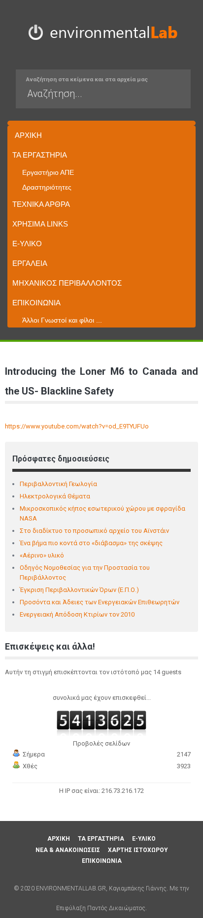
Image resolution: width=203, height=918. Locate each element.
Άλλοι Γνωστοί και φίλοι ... (62, 320)
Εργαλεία (29, 263)
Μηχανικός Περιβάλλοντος (67, 283)
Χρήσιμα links (40, 224)
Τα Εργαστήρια (39, 155)
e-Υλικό (27, 243)
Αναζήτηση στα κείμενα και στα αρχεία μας (87, 79)
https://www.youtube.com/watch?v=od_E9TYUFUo (77, 426)
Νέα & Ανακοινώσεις (67, 850)
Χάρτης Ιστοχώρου (138, 850)
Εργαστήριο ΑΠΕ (48, 172)
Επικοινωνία (36, 302)
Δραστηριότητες (46, 187)
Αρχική (28, 135)
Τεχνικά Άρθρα (41, 204)
